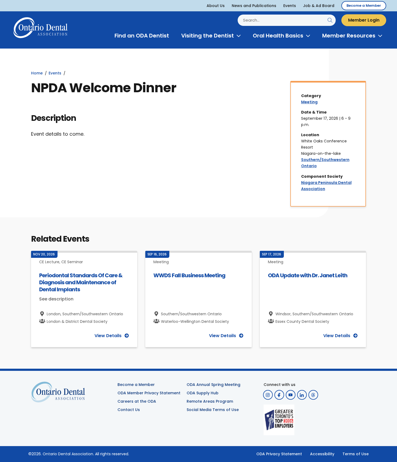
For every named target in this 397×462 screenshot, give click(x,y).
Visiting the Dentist (207, 35)
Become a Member (363, 5)
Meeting (309, 102)
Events (289, 5)
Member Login (363, 20)
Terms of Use (355, 454)
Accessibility (322, 454)
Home (37, 73)
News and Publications (254, 5)
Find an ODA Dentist (142, 35)
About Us (216, 5)
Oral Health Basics (278, 35)
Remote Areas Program (210, 401)
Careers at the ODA (136, 401)
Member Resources (348, 35)
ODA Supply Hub (202, 393)
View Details (108, 336)
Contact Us (128, 409)
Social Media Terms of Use (213, 409)
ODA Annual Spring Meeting (213, 384)
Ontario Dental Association (68, 454)
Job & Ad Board (318, 5)
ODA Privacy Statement (279, 454)
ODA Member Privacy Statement (148, 393)
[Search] (330, 20)
